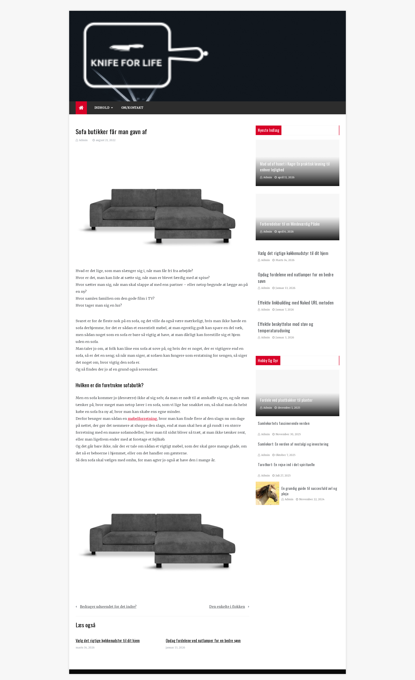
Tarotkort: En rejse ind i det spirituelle (286, 464)
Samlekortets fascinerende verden (284, 423)
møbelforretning (142, 418)
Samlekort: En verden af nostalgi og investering (293, 444)
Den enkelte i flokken (227, 607)
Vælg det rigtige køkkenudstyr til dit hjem (108, 640)
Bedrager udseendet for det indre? (108, 607)
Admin (83, 140)
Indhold (102, 108)
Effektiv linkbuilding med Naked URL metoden (296, 302)
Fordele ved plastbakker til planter (286, 400)
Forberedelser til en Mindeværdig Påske (290, 224)
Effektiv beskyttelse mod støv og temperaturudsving (285, 327)
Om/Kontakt (132, 108)
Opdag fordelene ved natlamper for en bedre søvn (203, 640)
